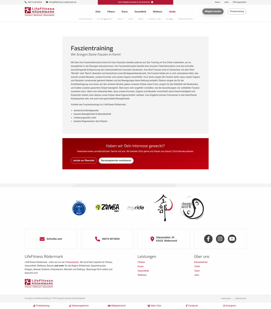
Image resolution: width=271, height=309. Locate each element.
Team (197, 270)
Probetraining (237, 11)
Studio (172, 11)
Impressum (226, 298)
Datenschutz (240, 298)
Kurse (125, 11)
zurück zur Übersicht (83, 160)
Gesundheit (140, 11)
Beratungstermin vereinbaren (116, 160)
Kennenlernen (201, 262)
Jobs (196, 275)
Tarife (197, 266)
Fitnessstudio (72, 262)
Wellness (157, 11)
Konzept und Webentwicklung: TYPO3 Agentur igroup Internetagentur (55, 298)
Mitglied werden (213, 11)
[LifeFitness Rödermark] (39, 11)
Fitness (111, 11)
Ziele (97, 11)
